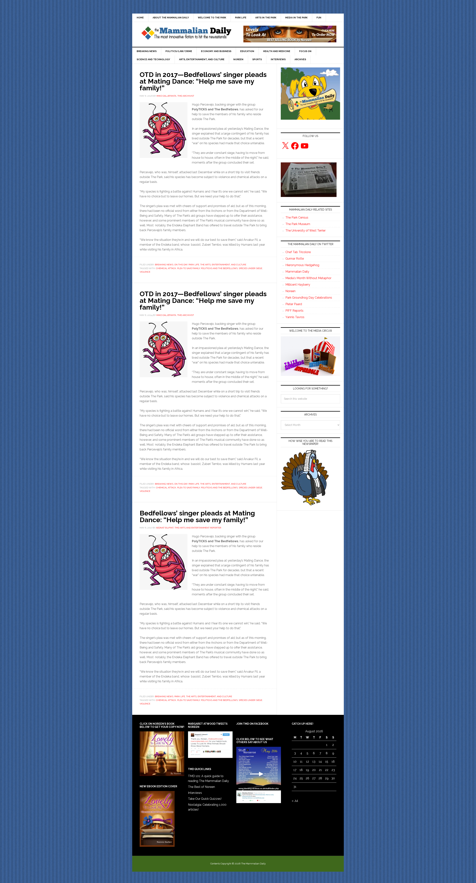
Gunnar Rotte (294, 258)
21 (320, 770)
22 (326, 770)
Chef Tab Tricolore (298, 252)
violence (145, 272)
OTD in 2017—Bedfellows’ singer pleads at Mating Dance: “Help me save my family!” (203, 81)
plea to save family (188, 268)
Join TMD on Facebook (252, 723)
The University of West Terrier (305, 230)
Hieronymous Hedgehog (302, 265)
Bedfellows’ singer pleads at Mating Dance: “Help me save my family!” (197, 516)
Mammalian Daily (297, 271)
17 (294, 770)
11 (301, 761)
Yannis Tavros (294, 317)
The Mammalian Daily (186, 34)
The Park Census (296, 217)
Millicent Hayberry (297, 284)
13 (313, 761)
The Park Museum (297, 224)
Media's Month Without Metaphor (308, 278)
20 (314, 770)
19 (307, 770)
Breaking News (164, 264)
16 (333, 761)
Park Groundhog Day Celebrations (308, 297)
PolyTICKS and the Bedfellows (219, 268)
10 (295, 761)
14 (320, 761)
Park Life (194, 264)
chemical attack (166, 268)
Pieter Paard (293, 304)
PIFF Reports (294, 310)
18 (301, 770)
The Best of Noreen (201, 787)
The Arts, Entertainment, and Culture (223, 264)
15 (326, 761)
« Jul (295, 801)
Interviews (195, 793)
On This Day (180, 264)
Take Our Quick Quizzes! (204, 798)
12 (307, 761)
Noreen (290, 291)
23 (333, 770)
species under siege (250, 268)
